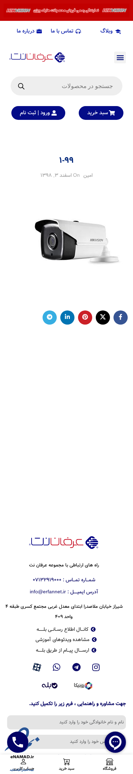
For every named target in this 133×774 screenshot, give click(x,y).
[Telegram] (77, 667)
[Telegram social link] (50, 317)
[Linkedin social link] (67, 317)
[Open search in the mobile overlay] (66, 86)
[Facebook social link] (120, 317)
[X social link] (103, 317)
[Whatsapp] (57, 667)
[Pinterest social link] (85, 317)
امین (88, 175)
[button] (120, 57)
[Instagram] (96, 667)
